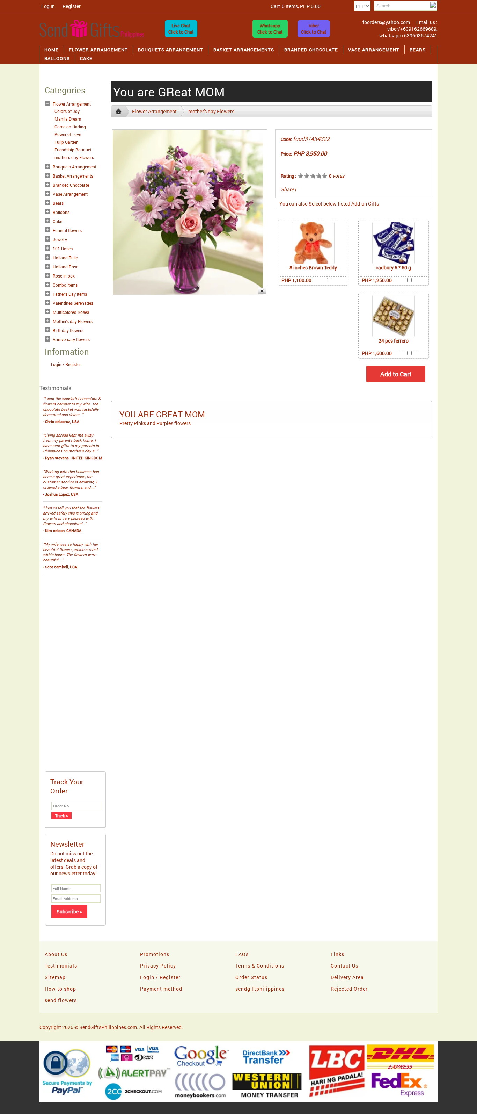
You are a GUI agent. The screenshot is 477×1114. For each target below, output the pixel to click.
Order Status (251, 977)
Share (287, 189)
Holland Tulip (65, 257)
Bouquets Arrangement (170, 49)
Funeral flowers (67, 230)
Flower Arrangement (98, 49)
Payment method (161, 988)
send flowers (61, 1000)
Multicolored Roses (71, 312)
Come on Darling (70, 126)
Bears (418, 49)
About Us (56, 954)
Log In (48, 6)
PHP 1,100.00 (296, 280)
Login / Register (66, 364)
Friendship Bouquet (72, 149)
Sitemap (55, 977)
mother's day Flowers (74, 157)
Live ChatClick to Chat (181, 28)
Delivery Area (347, 977)
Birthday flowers (68, 330)
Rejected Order (349, 988)
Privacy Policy (158, 965)
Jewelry (60, 239)
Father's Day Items (70, 294)
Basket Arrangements (243, 49)
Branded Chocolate (311, 49)
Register (72, 6)
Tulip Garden (66, 142)
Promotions (154, 954)
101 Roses (63, 248)
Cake (86, 58)
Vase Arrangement (373, 49)
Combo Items (65, 285)
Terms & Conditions (259, 965)
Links (337, 954)
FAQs (242, 954)
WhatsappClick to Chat (270, 28)
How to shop (60, 988)
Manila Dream (67, 119)
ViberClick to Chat (313, 28)
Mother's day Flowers (73, 321)
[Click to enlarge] (313, 243)
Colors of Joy (67, 111)
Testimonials (61, 965)
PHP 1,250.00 (377, 280)
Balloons (57, 58)
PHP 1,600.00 (377, 353)
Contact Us (344, 965)
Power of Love (67, 134)
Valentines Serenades (73, 303)
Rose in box (64, 276)
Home (51, 49)
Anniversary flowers (71, 339)
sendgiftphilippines (260, 988)
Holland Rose (65, 266)
